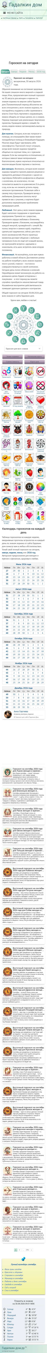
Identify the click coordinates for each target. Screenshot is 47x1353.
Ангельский (17, 449)
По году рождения (18, 406)
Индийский (29, 435)
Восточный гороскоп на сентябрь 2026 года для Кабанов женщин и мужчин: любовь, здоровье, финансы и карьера (28, 870)
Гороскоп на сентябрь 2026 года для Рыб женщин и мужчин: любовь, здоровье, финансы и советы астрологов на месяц (27, 1069)
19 (42, 577)
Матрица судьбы (10, 18)
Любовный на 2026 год (40, 407)
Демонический (29, 449)
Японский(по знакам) (6, 436)
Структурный (17, 377)
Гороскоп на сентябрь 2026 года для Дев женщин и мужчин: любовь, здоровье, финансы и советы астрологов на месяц (27, 1208)
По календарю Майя (29, 421)
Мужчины (6, 493)
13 (14, 577)
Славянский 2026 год (40, 421)
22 (23, 580)
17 (33, 577)
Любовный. (7, 210)
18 (38, 577)
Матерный (40, 377)
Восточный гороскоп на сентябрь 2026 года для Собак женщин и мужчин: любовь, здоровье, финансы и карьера (28, 909)
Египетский (40, 435)
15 (23, 577)
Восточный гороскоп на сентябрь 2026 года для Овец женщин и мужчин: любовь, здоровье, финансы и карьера (28, 929)
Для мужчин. (8, 133)
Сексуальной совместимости (40, 392)
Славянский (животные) (40, 450)
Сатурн (10, 1327)
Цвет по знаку (40, 493)
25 (38, 580)
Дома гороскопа (29, 493)
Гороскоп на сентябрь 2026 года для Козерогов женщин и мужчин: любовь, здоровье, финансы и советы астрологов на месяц (29, 1148)
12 (42, 574)
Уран (9, 1330)
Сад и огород (10, 1287)
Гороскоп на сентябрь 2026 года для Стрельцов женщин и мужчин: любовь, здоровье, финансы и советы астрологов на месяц (29, 1188)
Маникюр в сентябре (14, 1278)
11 (38, 574)
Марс (9, 1321)
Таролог (39, 18)
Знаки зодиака (12, 356)
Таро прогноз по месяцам (17, 392)
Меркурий (11, 1315)
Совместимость (12, 361)
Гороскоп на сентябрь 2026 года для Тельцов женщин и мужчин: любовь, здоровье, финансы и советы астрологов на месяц (28, 850)
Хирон (10, 1339)
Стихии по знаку (17, 508)
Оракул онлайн (29, 392)
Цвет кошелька (40, 508)
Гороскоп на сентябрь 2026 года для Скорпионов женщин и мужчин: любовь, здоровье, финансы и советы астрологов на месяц (29, 1168)
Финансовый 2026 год (29, 464)
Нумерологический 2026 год (6, 450)
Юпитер (10, 1324)
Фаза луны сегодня (13, 1269)
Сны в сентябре (11, 1290)
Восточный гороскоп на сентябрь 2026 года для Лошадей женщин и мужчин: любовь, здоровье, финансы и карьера (28, 1009)
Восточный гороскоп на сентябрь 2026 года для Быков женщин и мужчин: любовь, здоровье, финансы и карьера (28, 1108)
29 (14, 570)
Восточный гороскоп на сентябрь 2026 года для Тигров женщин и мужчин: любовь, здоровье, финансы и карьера (28, 1029)
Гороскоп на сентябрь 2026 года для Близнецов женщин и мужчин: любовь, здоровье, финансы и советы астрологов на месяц (29, 790)
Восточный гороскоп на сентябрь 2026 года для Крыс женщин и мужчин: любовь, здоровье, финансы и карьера (28, 1089)
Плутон (10, 1336)
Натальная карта (35, 356)
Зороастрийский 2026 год (6, 421)
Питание (6, 478)
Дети (17, 493)
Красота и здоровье (13, 1272)
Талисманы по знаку (6, 522)
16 (28, 577)
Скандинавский (17, 435)
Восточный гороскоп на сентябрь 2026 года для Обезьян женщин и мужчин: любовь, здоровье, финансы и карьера (28, 949)
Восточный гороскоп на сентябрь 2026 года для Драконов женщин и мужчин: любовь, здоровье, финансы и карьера (28, 989)
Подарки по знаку (17, 522)
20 (14, 580)
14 (19, 577)
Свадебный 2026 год (18, 464)
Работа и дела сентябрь (16, 1281)
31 (33, 583)
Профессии (40, 464)
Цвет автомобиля (29, 508)
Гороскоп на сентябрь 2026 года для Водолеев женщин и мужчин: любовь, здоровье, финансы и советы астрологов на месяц (28, 1128)
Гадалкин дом (25, 5)
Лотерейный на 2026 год (29, 378)
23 (28, 580)
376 (27, 1250)
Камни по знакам (29, 522)
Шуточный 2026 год (6, 464)
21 (19, 580)
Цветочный (6, 406)
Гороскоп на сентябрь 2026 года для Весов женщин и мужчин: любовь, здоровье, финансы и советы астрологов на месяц (27, 1228)
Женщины (40, 478)
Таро (21, 18)
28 (19, 583)
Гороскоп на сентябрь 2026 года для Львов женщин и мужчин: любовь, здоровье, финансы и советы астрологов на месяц (27, 770)
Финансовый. (8, 254)
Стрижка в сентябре (14, 1275)
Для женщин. (8, 168)
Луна (9, 1312)
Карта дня (34, 361)
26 (42, 580)
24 (33, 580)
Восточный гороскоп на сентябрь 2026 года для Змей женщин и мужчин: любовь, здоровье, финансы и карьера (28, 969)
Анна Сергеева (21, 711)
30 (19, 570)
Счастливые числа (40, 522)
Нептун (10, 1333)
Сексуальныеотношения (29, 479)
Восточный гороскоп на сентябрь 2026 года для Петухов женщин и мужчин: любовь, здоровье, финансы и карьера (28, 889)
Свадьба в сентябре (13, 1284)
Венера (10, 1318)
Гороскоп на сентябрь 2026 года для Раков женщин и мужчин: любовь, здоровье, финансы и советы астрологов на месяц (27, 810)
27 (14, 583)
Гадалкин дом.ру (13, 1348)
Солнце (10, 1309)
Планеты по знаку (6, 508)
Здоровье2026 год (17, 479)
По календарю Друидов (18, 421)
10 (33, 574)
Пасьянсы (29, 18)
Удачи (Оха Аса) (6, 392)
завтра (5, 552)
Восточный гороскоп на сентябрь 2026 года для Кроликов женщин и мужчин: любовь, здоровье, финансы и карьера (28, 1049)
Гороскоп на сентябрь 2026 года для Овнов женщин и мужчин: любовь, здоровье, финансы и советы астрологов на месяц (27, 830)
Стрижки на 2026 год (29, 407)
